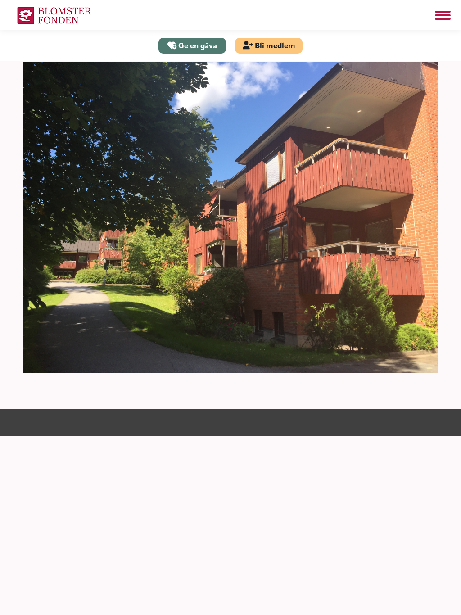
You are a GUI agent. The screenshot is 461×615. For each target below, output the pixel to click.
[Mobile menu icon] (443, 15)
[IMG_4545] (230, 217)
